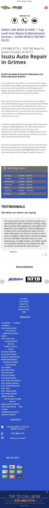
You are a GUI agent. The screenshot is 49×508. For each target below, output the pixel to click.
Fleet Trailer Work (8, 391)
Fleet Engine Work (8, 378)
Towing (4, 409)
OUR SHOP (24, 299)
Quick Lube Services (8, 407)
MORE (24, 312)
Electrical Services (8, 352)
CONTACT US (24, 307)
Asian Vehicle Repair (9, 328)
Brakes (4, 336)
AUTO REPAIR (24, 301)
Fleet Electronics (8, 375)
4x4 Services (6, 323)
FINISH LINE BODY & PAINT (18, 30)
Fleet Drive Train (7, 370)
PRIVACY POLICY (24, 309)
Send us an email (17, 438)
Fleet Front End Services (11, 381)
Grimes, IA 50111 (22, 52)
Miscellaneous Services (10, 404)
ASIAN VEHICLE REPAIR (29, 37)
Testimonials (13, 206)
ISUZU (5, 40)
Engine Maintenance (9, 360)
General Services (7, 396)
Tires (20, 407)
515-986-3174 (10, 48)
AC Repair (16, 323)
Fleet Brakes (6, 367)
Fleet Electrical (7, 373)
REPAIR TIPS (24, 304)
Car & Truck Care (7, 339)
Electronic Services (9, 354)
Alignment (5, 326)
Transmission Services (10, 412)
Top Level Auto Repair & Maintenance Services (23, 33)
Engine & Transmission (10, 357)
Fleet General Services (10, 383)
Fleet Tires (5, 388)
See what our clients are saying (18, 212)
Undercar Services (8, 415)
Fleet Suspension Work (10, 386)
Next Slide (46, 254)
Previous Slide (41, 254)
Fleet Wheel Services (9, 394)
